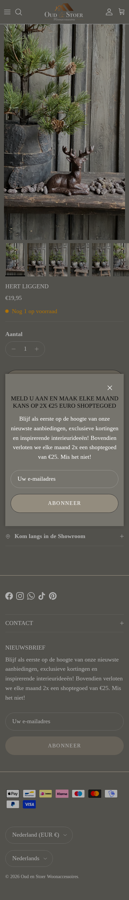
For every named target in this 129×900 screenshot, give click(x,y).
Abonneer (64, 503)
